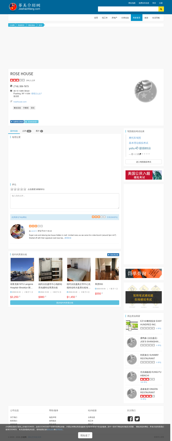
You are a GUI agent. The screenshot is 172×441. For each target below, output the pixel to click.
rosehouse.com (20, 101)
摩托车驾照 (126, 137)
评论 (158, 328)
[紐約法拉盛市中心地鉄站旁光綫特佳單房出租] (50, 269)
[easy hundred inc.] (132, 325)
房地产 (114, 17)
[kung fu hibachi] (132, 376)
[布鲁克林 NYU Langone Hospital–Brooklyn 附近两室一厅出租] (22, 269)
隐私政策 (50, 429)
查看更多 (67, 238)
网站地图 (131, 3)
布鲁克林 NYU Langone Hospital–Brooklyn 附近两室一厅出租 (21, 285)
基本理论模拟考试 (130, 142)
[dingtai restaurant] (132, 393)
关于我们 (13, 417)
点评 (26, 130)
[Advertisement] (86, 47)
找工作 (105, 17)
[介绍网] (26, 6)
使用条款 (59, 429)
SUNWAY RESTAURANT (149, 356)
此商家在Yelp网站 (19, 217)
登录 (154, 3)
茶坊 (40, 25)
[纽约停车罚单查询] (144, 273)
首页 (96, 17)
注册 (161, 3)
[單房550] (107, 269)
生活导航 (156, 17)
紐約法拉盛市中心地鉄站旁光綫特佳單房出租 (50, 285)
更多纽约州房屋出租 (64, 302)
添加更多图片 (33, 121)
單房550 (99, 284)
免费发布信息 (144, 3)
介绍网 (12, 25)
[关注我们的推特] (137, 420)
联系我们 (13, 420)
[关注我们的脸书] (130, 420)
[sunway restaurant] (132, 359)
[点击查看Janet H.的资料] (17, 231)
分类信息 (125, 17)
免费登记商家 (18, 121)
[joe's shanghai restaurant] (132, 342)
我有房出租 (114, 254)
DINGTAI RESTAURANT (149, 390)
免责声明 (52, 417)
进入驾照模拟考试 (143, 161)
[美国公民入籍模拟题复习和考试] (144, 175)
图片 (39, 130)
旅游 (146, 17)
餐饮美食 (31, 25)
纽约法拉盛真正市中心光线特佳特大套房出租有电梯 (78, 285)
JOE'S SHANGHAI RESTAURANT (149, 339)
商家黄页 (136, 17)
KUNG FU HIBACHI (150, 373)
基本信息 (14, 130)
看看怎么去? (36, 93)
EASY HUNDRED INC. (151, 322)
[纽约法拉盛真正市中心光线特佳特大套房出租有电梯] (79, 269)
